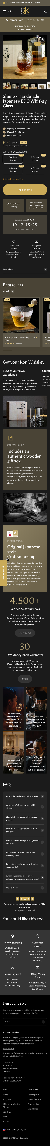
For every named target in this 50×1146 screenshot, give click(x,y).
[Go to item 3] (24, 87)
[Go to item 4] (33, 86)
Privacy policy (33, 1104)
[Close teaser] (7, 559)
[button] (3, 573)
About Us (6, 1121)
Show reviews (25, 633)
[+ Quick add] (36, 330)
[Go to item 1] (7, 86)
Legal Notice (33, 1109)
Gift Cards (7, 1112)
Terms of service (34, 1099)
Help (5, 1117)
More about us (8, 1048)
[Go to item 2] (15, 86)
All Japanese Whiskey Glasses (11, 1105)
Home (5, 1095)
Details (25, 679)
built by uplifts (23, 1138)
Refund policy (33, 1095)
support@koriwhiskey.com (36, 1053)
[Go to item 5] (42, 87)
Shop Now (7, 1099)
